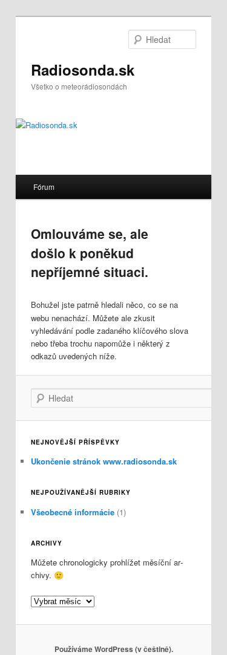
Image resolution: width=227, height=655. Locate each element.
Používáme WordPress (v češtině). (113, 649)
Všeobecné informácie (72, 512)
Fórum (43, 186)
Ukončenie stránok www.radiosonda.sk (104, 461)
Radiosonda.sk (82, 69)
